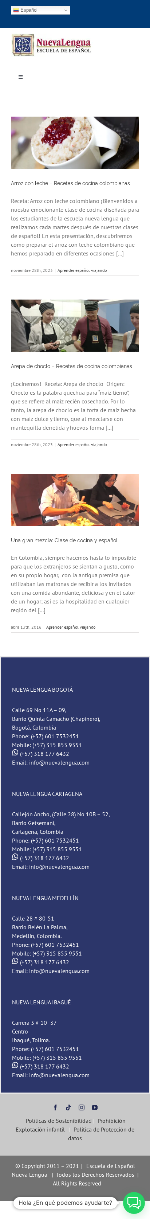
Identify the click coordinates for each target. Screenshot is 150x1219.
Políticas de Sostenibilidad (58, 1120)
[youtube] (95, 1107)
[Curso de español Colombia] (52, 36)
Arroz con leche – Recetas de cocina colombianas (70, 183)
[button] (134, 1203)
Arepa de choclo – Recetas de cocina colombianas (71, 366)
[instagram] (81, 1107)
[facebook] (55, 1107)
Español (28, 10)
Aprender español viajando (82, 270)
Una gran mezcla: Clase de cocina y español (64, 540)
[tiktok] (68, 1107)
